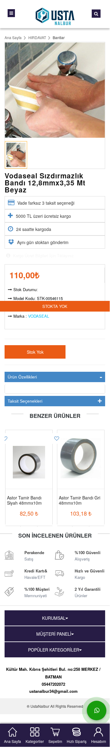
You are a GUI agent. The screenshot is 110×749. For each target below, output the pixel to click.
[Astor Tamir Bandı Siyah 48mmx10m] (29, 454)
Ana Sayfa (12, 741)
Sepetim (55, 741)
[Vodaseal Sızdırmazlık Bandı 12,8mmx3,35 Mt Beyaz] (55, 90)
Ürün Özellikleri (22, 376)
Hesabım (98, 741)
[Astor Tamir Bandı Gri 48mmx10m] (81, 454)
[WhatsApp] (96, 710)
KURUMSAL (54, 618)
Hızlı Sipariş (77, 741)
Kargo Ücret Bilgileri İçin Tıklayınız (43, 255)
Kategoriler (35, 741)
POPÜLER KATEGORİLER (53, 650)
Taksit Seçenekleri (25, 401)
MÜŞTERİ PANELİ (53, 634)
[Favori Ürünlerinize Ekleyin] (55, 438)
